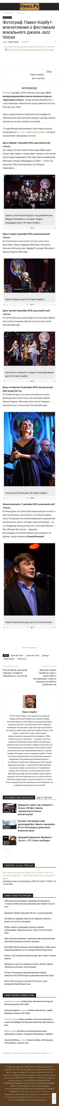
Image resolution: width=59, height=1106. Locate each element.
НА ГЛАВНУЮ (8, 13)
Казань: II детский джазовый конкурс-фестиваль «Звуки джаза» (30, 957)
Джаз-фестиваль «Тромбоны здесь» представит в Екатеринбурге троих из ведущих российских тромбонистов (44, 677)
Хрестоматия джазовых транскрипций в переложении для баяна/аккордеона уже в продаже (29, 940)
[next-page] (9, 850)
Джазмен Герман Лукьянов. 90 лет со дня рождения (28, 913)
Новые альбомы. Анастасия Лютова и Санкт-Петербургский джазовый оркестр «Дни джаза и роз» (29, 1022)
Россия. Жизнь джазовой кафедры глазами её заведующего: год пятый (15, 673)
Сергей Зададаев (11, 1040)
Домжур (45, 655)
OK (54, 1098)
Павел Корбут (13, 42)
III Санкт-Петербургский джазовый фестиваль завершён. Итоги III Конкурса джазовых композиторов (29, 974)
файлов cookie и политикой (39, 1097)
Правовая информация (29, 1091)
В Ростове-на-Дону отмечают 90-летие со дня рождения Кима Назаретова (25, 982)
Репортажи (21, 13)
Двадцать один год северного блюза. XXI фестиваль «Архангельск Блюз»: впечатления (28, 965)
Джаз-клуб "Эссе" (32, 655)
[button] (4, 6)
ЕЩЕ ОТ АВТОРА (44, 798)
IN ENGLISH (44, 1091)
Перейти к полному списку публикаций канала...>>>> (28, 1053)
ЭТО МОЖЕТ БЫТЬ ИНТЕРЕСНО (18, 798)
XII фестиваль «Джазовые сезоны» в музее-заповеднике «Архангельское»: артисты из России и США (28, 930)
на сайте (31, 132)
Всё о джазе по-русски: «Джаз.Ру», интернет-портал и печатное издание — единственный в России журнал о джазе (29, 875)
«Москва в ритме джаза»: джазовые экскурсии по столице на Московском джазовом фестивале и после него (29, 904)
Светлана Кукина (12, 1010)
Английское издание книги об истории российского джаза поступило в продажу (27, 920)
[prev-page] (4, 850)
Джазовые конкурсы (7, 827)
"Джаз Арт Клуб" (17, 655)
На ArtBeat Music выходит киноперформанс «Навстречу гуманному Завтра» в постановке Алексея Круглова (30, 948)
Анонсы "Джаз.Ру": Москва (7, 842)
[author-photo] (29, 708)
